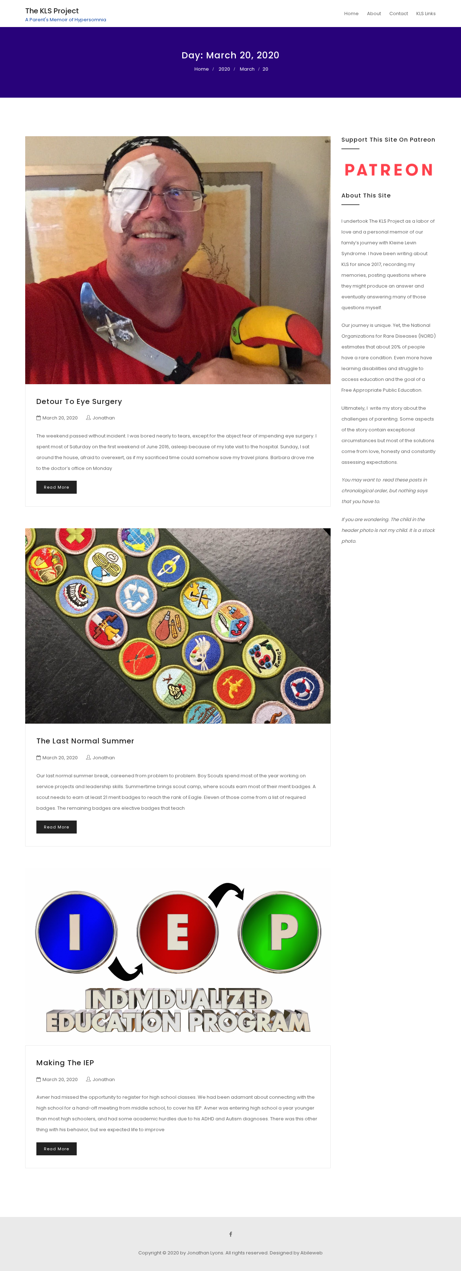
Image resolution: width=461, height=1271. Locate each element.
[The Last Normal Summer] (178, 626)
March (247, 69)
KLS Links (426, 13)
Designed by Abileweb (296, 1252)
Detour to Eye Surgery (79, 401)
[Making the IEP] (178, 956)
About (374, 13)
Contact (398, 13)
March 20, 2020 (60, 417)
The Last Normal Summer (85, 741)
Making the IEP (65, 1063)
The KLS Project (52, 11)
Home (351, 13)
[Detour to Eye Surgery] (178, 260)
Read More (56, 487)
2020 (224, 69)
